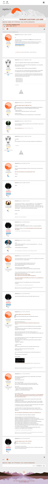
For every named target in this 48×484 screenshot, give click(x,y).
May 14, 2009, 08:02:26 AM (22, 222)
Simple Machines (23, 480)
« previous (40, 26)
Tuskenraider (9, 206)
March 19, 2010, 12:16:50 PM (22, 240)
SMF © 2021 (18, 480)
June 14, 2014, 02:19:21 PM (22, 255)
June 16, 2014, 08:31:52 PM (22, 293)
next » (44, 26)
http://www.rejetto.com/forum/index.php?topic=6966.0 (28, 229)
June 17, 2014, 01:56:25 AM (22, 373)
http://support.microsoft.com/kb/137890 (22, 274)
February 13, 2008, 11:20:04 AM (23, 34)
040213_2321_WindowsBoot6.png (21, 363)
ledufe (8, 26)
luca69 (8, 246)
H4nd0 (8, 170)
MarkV (8, 126)
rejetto (8, 190)
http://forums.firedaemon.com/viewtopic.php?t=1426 (25, 171)
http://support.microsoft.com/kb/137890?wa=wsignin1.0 (25, 275)
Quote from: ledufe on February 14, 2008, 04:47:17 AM (23, 105)
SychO (28, 481)
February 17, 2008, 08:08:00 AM (23, 102)
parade (8, 42)
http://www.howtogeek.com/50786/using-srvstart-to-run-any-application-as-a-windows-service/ (29, 278)
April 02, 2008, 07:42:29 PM (22, 182)
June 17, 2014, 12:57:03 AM (22, 311)
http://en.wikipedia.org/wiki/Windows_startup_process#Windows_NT (28, 412)
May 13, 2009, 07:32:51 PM (22, 200)
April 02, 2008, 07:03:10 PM (22, 163)
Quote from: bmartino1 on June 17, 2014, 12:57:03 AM (23, 441)
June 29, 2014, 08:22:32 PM (22, 438)
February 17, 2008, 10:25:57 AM (23, 121)
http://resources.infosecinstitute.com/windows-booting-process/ (27, 322)
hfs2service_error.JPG (19, 52)
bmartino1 (8, 263)
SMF (14, 480)
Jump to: (34, 465)
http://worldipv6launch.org (19, 128)
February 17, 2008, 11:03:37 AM (23, 136)
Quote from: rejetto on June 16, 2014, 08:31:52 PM (22, 314)
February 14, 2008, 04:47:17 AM (23, 59)
